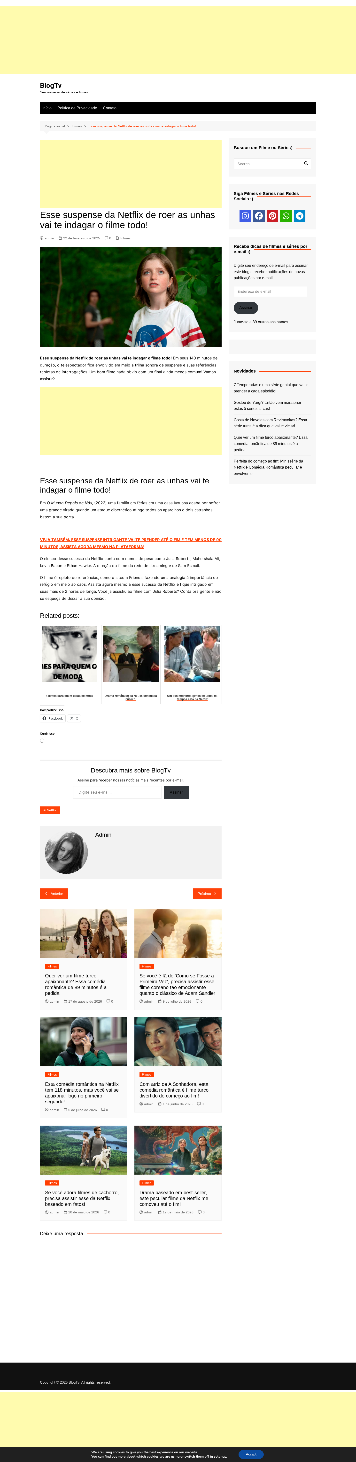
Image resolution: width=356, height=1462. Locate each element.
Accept (251, 1454)
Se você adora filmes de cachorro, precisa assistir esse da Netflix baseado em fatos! (82, 1198)
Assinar (176, 792)
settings (220, 1456)
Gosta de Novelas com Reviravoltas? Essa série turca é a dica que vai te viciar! (270, 423)
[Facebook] (259, 216)
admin (49, 238)
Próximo (204, 894)
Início (47, 108)
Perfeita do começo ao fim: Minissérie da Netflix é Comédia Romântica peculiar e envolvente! (268, 467)
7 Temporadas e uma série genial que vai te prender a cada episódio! (271, 388)
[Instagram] (245, 216)
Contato (109, 108)
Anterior (57, 894)
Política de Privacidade (77, 108)
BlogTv (51, 85)
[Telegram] (299, 216)
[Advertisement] (145, 40)
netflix (51, 810)
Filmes (125, 238)
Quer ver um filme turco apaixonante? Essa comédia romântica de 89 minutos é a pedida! (271, 443)
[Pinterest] (272, 216)
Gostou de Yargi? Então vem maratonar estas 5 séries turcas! (267, 405)
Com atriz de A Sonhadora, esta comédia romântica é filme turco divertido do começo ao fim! (174, 1089)
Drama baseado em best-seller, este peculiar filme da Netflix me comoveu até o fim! (173, 1198)
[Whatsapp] (286, 216)
